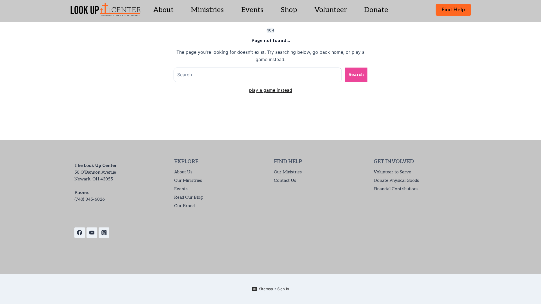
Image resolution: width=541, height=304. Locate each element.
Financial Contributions (396, 188)
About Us (183, 172)
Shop (289, 10)
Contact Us (285, 180)
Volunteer (330, 10)
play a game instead (270, 90)
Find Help (453, 10)
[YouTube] (92, 232)
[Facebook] (79, 232)
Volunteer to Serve (392, 172)
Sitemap (266, 289)
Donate (376, 10)
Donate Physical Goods (396, 180)
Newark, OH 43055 (93, 179)
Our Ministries (188, 180)
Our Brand (184, 205)
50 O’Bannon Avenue (95, 172)
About (163, 10)
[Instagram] (104, 232)
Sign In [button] (283, 289)
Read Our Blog (188, 197)
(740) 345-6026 (89, 199)
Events (252, 10)
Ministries (207, 10)
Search (356, 74)
